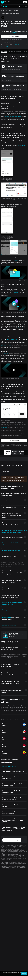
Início (2, 10)
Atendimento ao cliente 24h (9, 625)
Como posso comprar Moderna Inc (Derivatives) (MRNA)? (11, 791)
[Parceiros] (15, 260)
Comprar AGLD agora (6, 46)
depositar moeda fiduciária (12, 339)
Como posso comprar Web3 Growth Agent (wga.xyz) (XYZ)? (13, 777)
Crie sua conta (4, 102)
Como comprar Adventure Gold (8, 12)
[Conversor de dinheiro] (6, 345)
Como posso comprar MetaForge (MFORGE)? (11, 805)
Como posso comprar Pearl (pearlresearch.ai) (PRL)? (9, 812)
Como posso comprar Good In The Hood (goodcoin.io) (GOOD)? (13, 784)
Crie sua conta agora (14, 36)
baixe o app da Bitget (14, 102)
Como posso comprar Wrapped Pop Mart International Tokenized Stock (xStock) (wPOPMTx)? (13, 820)
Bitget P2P (6, 353)
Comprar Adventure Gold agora (12, 840)
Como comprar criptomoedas (11, 10)
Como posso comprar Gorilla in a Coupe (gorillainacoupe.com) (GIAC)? (13, 798)
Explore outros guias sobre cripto (8, 766)
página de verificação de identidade (13, 116)
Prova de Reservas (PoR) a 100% (11, 550)
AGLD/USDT (5, 471)
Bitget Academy (6, 617)
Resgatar (24, 973)
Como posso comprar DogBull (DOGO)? (13, 771)
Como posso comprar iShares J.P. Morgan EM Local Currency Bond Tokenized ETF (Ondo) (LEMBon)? (13, 829)
